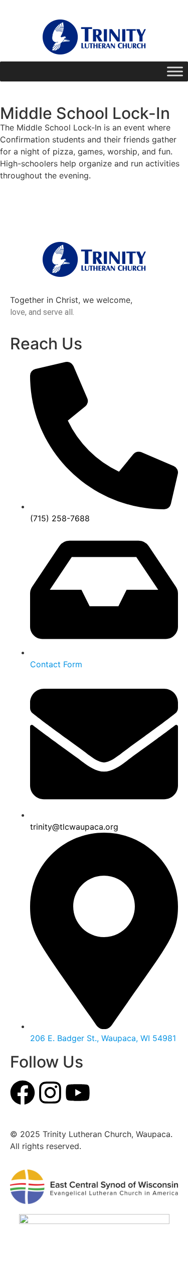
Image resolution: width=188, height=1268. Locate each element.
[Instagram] (50, 1092)
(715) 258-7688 (60, 518)
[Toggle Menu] (175, 71)
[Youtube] (77, 1092)
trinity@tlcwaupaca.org (74, 827)
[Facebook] (22, 1092)
